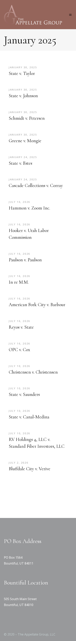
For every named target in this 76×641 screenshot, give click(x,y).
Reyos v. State (21, 327)
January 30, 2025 (23, 67)
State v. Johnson (23, 96)
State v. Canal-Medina (29, 417)
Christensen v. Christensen (33, 372)
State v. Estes (20, 163)
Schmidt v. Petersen (27, 118)
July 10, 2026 (19, 366)
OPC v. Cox (19, 349)
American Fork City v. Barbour (37, 304)
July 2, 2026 (18, 462)
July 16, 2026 (19, 202)
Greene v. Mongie (25, 141)
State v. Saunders (24, 394)
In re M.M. (19, 282)
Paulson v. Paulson (25, 260)
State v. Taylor (22, 73)
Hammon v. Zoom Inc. (29, 208)
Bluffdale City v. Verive (29, 469)
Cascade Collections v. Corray (36, 185)
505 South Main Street (20, 599)
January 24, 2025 (23, 157)
